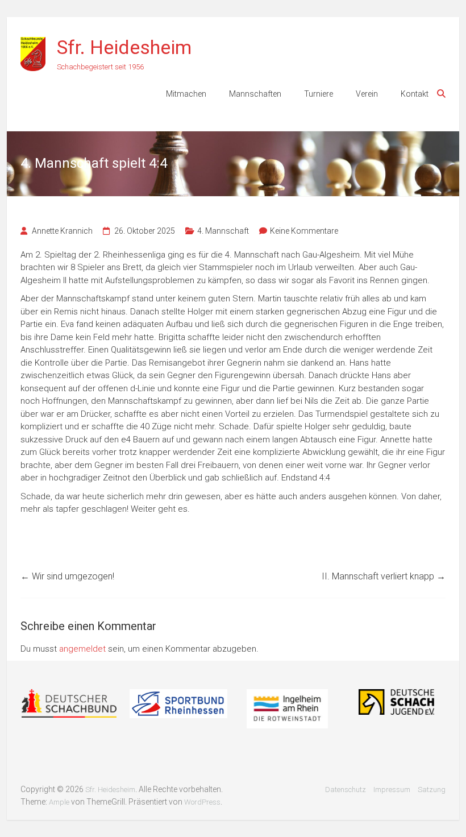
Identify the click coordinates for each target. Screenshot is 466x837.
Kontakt (414, 93)
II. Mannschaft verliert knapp (384, 576)
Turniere (318, 93)
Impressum (391, 789)
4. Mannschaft (223, 230)
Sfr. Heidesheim (124, 47)
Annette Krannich (62, 230)
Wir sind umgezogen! (67, 576)
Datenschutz (345, 789)
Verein (367, 93)
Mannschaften (255, 93)
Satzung (432, 789)
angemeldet (82, 649)
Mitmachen (186, 93)
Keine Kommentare (304, 230)
